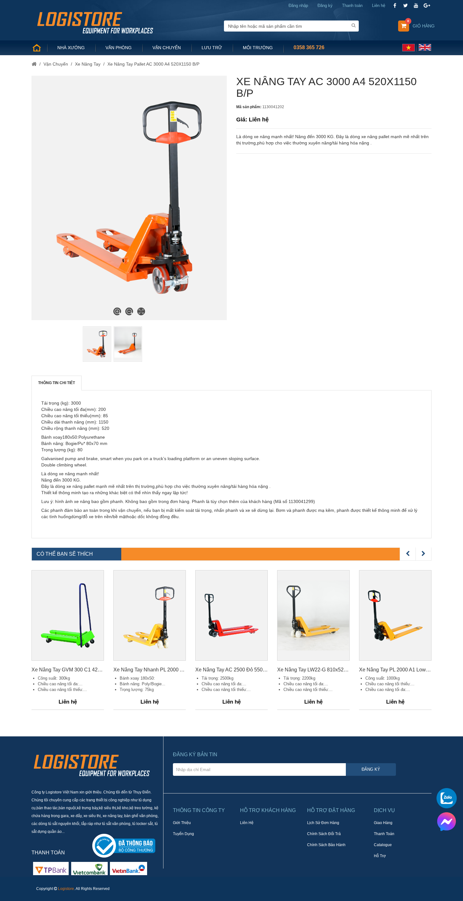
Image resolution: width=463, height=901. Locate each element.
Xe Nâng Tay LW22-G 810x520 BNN (313, 669)
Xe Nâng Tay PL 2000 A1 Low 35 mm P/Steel (395, 669)
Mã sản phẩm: (248, 107)
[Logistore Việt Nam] (94, 22)
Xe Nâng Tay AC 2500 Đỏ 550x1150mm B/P (231, 669)
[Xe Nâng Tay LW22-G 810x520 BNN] (313, 615)
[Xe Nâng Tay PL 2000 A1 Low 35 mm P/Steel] (395, 615)
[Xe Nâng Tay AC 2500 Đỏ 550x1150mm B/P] (231, 615)
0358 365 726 (309, 47)
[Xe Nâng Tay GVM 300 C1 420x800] (68, 615)
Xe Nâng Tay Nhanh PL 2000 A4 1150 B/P (149, 669)
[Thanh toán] (89, 868)
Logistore (66, 888)
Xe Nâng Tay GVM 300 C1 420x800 (67, 669)
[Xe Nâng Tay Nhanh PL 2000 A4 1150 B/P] (150, 615)
